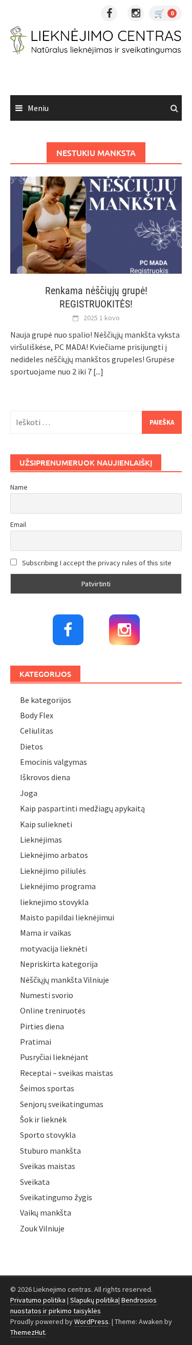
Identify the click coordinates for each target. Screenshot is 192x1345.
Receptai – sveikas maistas (66, 1073)
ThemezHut (27, 1332)
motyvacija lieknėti (53, 948)
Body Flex (36, 715)
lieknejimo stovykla (54, 902)
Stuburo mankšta (50, 1150)
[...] (98, 371)
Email (18, 524)
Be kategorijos (45, 700)
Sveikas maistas (47, 1166)
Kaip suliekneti (46, 824)
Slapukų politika (94, 1300)
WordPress (91, 1321)
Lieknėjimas (41, 839)
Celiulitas (36, 730)
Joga (28, 793)
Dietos (31, 746)
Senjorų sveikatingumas (61, 1104)
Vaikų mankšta (45, 1212)
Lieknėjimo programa (58, 886)
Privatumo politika (38, 1300)
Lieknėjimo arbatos (54, 855)
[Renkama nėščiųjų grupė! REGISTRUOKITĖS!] (96, 224)
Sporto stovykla (48, 1135)
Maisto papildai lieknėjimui (67, 917)
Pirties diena (42, 1026)
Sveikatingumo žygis (56, 1197)
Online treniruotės (53, 1010)
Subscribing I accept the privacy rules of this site (96, 562)
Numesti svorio (46, 995)
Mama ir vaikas (45, 933)
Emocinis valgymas (53, 762)
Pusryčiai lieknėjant (54, 1057)
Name (19, 487)
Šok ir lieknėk (43, 1119)
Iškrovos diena (45, 777)
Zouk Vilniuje (42, 1228)
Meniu (38, 108)
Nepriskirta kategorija (59, 964)
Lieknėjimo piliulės (53, 871)
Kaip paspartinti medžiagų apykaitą (82, 808)
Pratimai (35, 1042)
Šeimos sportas (47, 1088)
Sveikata (35, 1182)
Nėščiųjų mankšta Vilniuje (64, 980)
